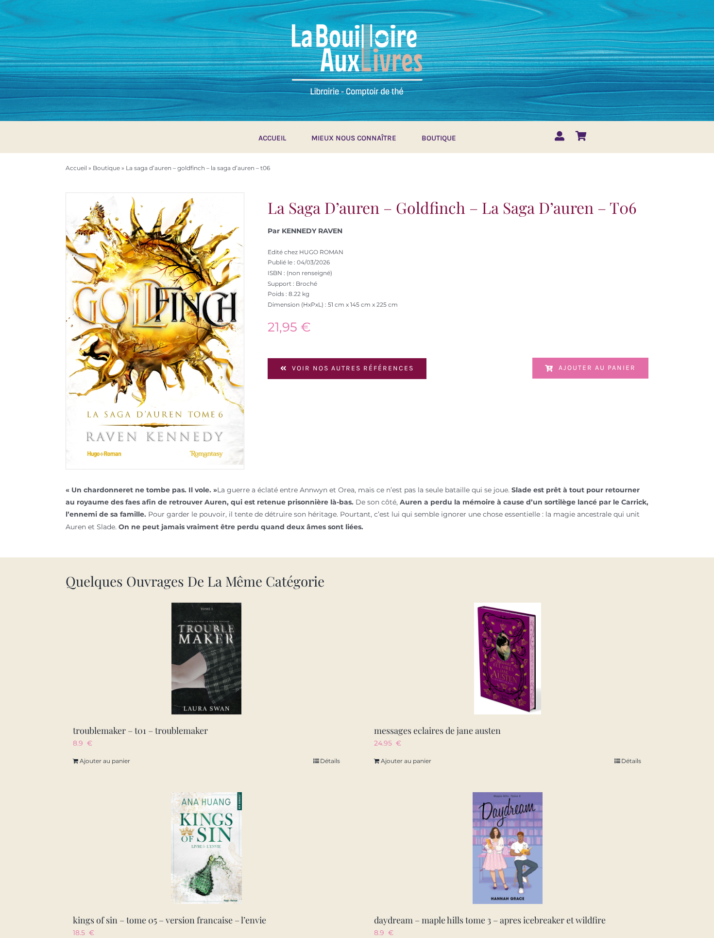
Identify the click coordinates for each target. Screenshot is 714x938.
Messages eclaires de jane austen (437, 730)
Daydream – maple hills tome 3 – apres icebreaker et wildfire (490, 920)
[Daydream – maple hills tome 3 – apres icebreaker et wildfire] (507, 848)
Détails (330, 760)
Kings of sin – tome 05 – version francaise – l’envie (169, 920)
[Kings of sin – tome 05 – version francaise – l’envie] (206, 848)
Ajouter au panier (597, 368)
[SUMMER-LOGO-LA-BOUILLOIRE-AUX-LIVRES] (357, 22)
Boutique (106, 168)
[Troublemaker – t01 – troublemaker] (206, 658)
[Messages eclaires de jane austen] (507, 658)
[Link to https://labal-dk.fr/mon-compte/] (559, 136)
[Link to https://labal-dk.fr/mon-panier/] (581, 136)
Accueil (76, 168)
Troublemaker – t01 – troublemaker (140, 730)
